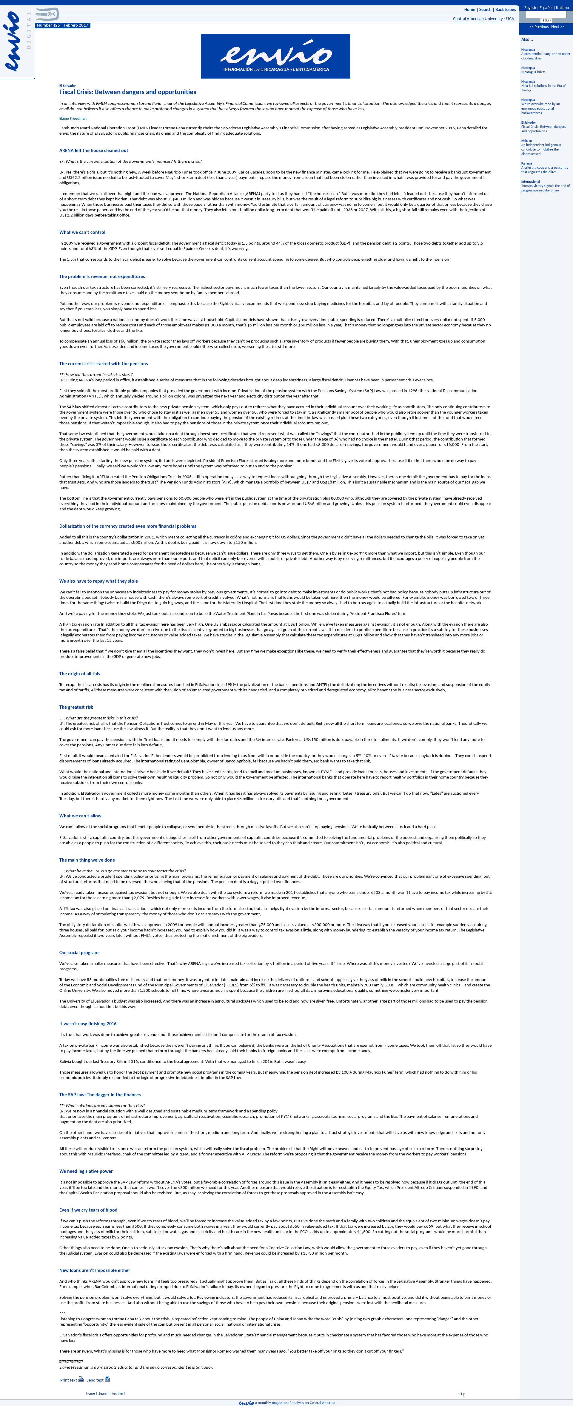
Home (469, 10)
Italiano (562, 8)
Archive (117, 1394)
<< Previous (539, 27)
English (529, 8)
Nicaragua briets (533, 72)
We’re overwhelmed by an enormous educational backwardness (540, 108)
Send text (95, 1380)
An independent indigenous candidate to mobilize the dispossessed (541, 149)
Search (485, 10)
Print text (68, 1380)
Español (546, 8)
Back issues (505, 10)
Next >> (557, 27)
